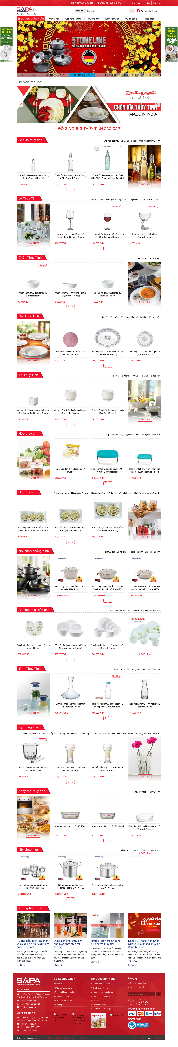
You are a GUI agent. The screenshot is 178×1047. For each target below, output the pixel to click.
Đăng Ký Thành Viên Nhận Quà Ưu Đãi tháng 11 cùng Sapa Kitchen (144, 943)
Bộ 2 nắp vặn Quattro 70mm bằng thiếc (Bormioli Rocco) (70, 529)
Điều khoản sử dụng (63, 987)
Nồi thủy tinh (109, 552)
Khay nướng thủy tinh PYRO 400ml (70, 826)
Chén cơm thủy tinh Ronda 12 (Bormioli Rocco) (70, 294)
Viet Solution (156, 1037)
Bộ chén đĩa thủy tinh (34, 610)
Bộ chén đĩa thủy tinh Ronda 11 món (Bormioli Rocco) (70, 646)
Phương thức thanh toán (102, 996)
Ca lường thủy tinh (142, 733)
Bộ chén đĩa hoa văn (150, 610)
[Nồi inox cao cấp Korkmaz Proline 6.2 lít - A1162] (70, 868)
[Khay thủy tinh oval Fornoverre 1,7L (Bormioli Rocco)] (107, 810)
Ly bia (100, 199)
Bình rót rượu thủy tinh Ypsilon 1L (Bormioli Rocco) (107, 705)
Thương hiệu (93, 19)
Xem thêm (144, 184)
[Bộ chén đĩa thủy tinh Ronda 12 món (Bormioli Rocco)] (107, 628)
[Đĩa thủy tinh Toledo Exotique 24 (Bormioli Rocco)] (107, 335)
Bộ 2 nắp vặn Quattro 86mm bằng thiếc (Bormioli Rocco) (33, 529)
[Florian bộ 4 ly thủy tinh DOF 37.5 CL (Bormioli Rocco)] (144, 217)
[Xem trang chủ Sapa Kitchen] (26, 10)
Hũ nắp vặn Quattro (80, 493)
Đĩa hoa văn (154, 317)
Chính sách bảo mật (63, 1000)
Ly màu (157, 199)
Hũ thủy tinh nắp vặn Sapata (147, 493)
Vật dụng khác (29, 727)
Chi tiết (20, 965)
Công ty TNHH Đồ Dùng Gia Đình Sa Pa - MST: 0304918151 (61, 1037)
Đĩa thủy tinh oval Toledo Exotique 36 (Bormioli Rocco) (70, 353)
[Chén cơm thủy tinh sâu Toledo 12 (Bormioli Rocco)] (107, 276)
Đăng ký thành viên (137, 983)
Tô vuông (124, 376)
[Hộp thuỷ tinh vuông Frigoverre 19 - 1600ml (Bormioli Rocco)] (70, 452)
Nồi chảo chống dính (34, 551)
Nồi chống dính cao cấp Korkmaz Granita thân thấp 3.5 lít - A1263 (70, 587)
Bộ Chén (114, 610)
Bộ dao (156, 733)
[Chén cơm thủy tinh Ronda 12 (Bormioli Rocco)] (70, 276)
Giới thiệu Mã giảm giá (101, 1008)
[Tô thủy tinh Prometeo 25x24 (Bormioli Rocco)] (107, 393)
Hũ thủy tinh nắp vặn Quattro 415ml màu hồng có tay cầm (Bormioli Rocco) (107, 529)
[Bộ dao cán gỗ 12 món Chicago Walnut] (107, 751)
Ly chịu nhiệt (133, 199)
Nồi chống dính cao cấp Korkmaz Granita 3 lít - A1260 (144, 587)
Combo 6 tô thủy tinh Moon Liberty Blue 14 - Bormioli (70, 411)
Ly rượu (92, 199)
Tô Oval (135, 376)
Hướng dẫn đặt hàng (101, 983)
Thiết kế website (140, 1037)
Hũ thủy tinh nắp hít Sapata (119, 493)
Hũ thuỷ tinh (27, 492)
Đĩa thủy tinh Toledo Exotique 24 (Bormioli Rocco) (108, 353)
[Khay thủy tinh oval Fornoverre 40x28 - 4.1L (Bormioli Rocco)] (144, 810)
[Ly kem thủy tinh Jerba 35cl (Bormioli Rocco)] (107, 217)
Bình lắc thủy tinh (49, 733)
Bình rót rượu (119, 669)
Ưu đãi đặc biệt (132, 19)
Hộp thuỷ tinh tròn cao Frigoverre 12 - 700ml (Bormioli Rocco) (144, 470)
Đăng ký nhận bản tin (138, 987)
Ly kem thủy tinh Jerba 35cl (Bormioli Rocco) (107, 235)
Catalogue (59, 1004)
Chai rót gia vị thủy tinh (149, 141)
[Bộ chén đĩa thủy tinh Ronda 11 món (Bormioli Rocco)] (70, 628)
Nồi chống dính (136, 552)
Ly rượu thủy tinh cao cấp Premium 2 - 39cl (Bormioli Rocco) (70, 235)
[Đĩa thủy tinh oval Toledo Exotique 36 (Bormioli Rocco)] (70, 335)
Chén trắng (141, 258)
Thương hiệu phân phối (65, 992)
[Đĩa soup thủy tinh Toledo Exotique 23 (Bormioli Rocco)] (144, 335)
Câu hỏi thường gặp (100, 1000)
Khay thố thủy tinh (32, 791)
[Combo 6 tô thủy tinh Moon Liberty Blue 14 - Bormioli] (70, 393)
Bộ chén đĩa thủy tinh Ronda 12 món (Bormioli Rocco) (107, 646)
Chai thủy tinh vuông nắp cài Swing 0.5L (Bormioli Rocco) (33, 176)
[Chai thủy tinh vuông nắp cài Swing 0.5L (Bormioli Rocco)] (33, 159)
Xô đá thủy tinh (86, 733)
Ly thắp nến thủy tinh (68, 733)
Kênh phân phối (112, 19)
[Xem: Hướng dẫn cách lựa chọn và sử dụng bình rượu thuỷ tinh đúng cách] (33, 925)
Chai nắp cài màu (111, 141)
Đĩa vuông (114, 317)
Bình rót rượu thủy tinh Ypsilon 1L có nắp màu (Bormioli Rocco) (70, 705)
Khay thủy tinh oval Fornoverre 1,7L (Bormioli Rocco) (107, 827)
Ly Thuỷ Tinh (28, 198)
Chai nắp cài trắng (129, 141)
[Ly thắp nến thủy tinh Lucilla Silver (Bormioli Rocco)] (70, 751)
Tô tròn (115, 376)
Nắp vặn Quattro (125, 733)
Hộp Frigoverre (127, 434)
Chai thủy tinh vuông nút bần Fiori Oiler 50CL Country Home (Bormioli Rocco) (70, 176)
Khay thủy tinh (139, 792)
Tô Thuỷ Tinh (28, 375)
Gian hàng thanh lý (73, 19)
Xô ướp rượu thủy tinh (105, 733)
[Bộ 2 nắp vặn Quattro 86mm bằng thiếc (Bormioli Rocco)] (33, 511)
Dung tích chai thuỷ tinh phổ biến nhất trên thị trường (68, 943)
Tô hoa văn (154, 376)
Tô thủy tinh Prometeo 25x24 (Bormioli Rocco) (107, 411)
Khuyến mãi (54, 19)
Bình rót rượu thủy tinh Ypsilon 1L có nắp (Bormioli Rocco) (144, 705)
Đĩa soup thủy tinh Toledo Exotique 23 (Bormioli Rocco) (145, 353)
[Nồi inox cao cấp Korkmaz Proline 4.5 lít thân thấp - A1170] (107, 868)
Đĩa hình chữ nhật (139, 317)
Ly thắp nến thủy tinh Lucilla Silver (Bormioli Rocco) (70, 769)
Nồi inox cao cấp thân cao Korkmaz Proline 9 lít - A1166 (33, 886)
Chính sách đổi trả (100, 987)
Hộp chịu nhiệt (112, 434)
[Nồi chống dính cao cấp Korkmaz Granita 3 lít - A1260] (144, 570)
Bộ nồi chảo (122, 552)
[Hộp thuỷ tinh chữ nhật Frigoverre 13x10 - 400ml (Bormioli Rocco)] (107, 452)
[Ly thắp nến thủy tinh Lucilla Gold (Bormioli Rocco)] (33, 751)
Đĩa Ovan (125, 317)
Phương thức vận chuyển (102, 992)
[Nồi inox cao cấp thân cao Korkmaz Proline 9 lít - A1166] (33, 868)
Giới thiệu (136, 3)
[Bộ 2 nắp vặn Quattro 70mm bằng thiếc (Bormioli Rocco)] (70, 511)
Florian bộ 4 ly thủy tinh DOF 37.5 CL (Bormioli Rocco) (145, 235)
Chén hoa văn (154, 258)
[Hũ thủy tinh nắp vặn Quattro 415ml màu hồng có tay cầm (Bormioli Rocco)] (107, 511)
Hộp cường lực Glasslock (148, 434)
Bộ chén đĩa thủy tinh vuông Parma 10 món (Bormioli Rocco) (33, 646)
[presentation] (68, 189)
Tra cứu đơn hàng (148, 11)
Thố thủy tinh (154, 792)
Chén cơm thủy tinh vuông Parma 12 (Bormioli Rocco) (33, 294)
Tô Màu (144, 376)
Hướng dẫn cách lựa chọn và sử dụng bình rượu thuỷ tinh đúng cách (33, 943)
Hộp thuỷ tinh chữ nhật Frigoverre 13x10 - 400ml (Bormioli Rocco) (107, 470)
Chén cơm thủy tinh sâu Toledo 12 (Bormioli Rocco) (107, 294)
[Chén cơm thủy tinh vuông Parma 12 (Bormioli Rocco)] (33, 276)
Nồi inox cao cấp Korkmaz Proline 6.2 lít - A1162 (70, 886)
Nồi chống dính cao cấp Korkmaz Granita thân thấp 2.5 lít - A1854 (107, 587)
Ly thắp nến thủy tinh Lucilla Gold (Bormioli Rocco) (33, 769)
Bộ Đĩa (123, 610)
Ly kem (122, 199)
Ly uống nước (111, 199)
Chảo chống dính (152, 552)
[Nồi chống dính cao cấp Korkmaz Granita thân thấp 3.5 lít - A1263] (70, 570)
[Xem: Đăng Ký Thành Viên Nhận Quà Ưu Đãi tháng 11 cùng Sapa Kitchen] (144, 925)
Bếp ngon (149, 19)
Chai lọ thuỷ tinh (30, 140)
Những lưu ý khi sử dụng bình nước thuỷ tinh (106, 942)
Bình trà (156, 669)
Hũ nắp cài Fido (98, 493)
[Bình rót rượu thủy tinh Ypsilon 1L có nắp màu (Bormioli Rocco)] (70, 687)
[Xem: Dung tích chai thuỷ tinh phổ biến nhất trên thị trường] (70, 925)
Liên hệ (156, 3)
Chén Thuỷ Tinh (30, 257)
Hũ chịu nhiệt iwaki (61, 493)
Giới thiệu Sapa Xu (100, 1004)
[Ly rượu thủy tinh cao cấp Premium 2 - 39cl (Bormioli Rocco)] (70, 217)
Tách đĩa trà (146, 199)
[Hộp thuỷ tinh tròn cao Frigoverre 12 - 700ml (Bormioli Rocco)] (144, 452)
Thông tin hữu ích (32, 908)
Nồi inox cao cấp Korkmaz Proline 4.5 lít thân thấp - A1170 (107, 886)
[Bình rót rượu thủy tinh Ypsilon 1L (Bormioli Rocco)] (107, 687)
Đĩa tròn (104, 317)
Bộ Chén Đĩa (133, 610)
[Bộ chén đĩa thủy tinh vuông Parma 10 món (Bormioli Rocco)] (33, 628)
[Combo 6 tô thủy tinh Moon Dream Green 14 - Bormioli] (33, 393)
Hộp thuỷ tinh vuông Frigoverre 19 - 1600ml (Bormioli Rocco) (70, 470)
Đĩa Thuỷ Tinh (29, 316)
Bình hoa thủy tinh (31, 733)
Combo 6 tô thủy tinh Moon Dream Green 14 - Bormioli (33, 411)
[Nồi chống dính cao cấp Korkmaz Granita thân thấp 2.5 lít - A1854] (107, 570)
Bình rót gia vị (133, 669)
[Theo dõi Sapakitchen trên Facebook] (131, 1003)
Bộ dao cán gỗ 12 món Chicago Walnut (107, 769)
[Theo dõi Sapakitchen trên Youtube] (146, 1003)
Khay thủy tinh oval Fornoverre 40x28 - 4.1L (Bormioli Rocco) (145, 827)
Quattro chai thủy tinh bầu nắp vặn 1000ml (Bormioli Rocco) (107, 176)
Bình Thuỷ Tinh (30, 668)
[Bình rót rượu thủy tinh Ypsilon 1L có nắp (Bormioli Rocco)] (144, 687)
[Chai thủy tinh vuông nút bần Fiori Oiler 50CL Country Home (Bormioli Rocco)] (70, 159)
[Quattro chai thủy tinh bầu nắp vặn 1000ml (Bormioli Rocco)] (107, 159)
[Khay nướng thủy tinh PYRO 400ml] (70, 810)
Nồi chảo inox (29, 849)
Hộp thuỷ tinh (28, 433)
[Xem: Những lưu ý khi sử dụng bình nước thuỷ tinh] (107, 925)
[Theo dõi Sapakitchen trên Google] (139, 1003)
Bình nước (146, 669)
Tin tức (147, 3)
